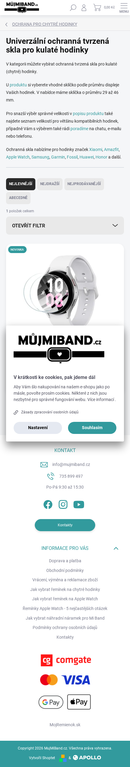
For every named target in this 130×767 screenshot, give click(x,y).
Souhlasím (92, 427)
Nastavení (38, 427)
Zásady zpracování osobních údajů (50, 412)
